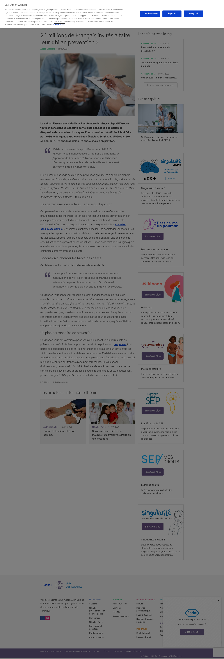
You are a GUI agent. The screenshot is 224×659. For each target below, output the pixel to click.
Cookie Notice (59, 24)
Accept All (193, 13)
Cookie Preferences (150, 13)
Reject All (172, 13)
